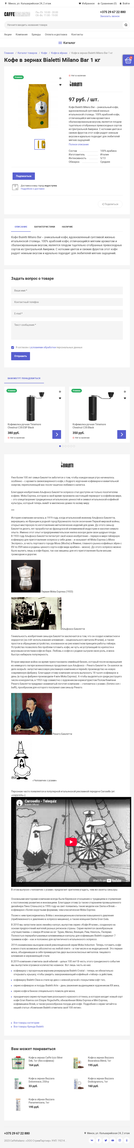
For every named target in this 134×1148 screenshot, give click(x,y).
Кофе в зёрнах (59, 53)
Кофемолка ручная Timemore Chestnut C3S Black (89, 426)
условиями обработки (43, 347)
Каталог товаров (27, 53)
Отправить (20, 356)
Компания (22, 34)
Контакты (77, 34)
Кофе (44, 53)
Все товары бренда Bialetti (29, 1026)
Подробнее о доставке (32, 188)
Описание (21, 226)
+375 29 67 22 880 (113, 12)
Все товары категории (26, 1022)
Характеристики (44, 226)
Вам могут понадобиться (24, 378)
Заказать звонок (110, 16)
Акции (8, 34)
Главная (9, 53)
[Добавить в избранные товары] (60, 398)
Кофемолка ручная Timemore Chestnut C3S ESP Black (24, 426)
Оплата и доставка (56, 34)
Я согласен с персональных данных (49, 347)
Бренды (36, 34)
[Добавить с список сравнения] (60, 391)
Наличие (67, 226)
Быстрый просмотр (34, 406)
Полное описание (79, 144)
